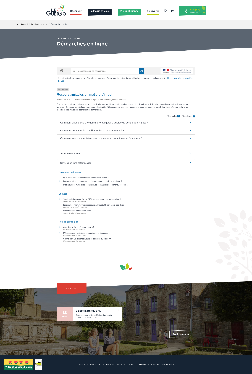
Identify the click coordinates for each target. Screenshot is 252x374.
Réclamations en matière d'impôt (77, 211)
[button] (126, 123)
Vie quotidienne (129, 11)
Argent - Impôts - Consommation (90, 78)
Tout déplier (187, 116)
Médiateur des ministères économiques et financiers (85, 233)
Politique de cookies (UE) (162, 364)
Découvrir (76, 11)
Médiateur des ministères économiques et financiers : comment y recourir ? (95, 185)
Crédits (142, 364)
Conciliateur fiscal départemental (77, 227)
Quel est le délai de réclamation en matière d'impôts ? (86, 178)
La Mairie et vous (99, 11)
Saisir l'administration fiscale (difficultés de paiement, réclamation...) (136, 78)
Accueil (24, 24)
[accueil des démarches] (62, 70)
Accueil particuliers (66, 78)
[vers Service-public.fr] (177, 71)
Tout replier (172, 116)
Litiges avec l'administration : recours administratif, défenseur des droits (93, 205)
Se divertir (153, 11)
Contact (131, 364)
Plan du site (95, 364)
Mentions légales (114, 364)
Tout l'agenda (181, 334)
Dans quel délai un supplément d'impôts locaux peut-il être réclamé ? (92, 181)
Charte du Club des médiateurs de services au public (86, 239)
